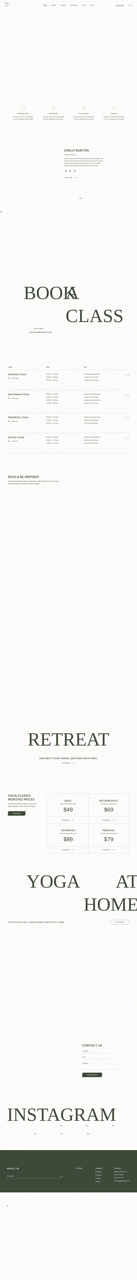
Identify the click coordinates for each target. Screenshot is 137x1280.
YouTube (98, 1178)
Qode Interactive (94, 1206)
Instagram (98, 1171)
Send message (92, 1075)
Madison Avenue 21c (120, 1171)
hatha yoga (16, 437)
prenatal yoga (18, 417)
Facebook (98, 1175)
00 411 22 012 (118, 1174)
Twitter (97, 1181)
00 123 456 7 (39, 328)
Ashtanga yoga (18, 394)
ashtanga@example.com (40, 332)
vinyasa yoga (17, 374)
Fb (81, 1206)
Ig (72, 1206)
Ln (76, 1206)
